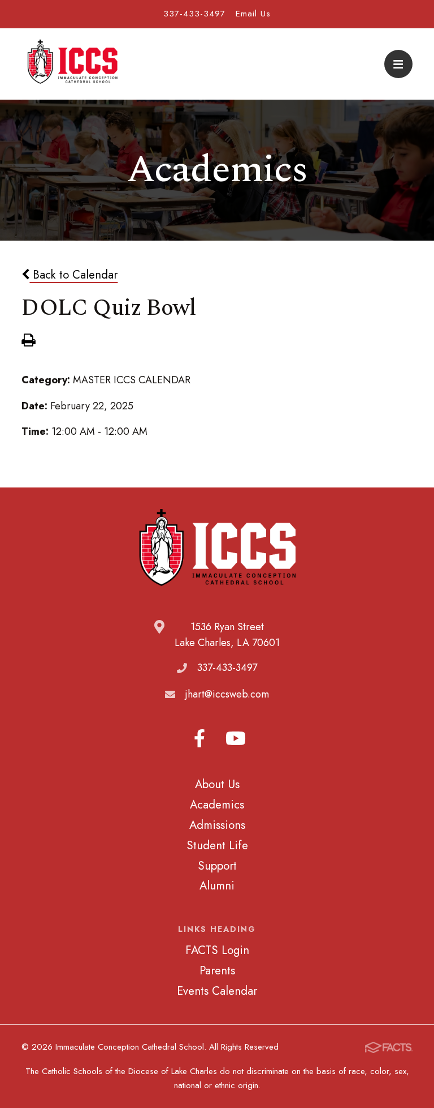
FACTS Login (217, 950)
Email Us (253, 13)
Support (217, 865)
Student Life (217, 845)
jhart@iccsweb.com (227, 694)
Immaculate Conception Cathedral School (72, 63)
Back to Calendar (73, 274)
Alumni (217, 885)
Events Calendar (217, 990)
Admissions (217, 824)
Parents (217, 970)
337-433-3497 (194, 13)
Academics (217, 804)
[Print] (28, 341)
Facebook (199, 738)
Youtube (235, 738)
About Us (217, 784)
